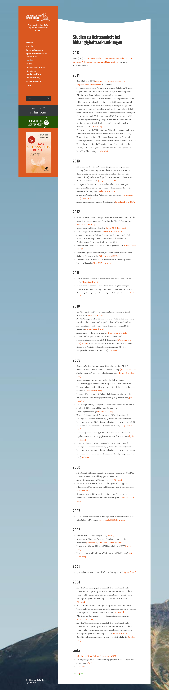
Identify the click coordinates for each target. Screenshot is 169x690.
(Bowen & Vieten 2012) (112, 231)
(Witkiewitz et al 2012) (108, 256)
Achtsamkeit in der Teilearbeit (36, 67)
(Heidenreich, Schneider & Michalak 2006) (104, 542)
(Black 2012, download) (102, 263)
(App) (89, 663)
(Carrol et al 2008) (127, 497)
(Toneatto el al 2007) (107, 520)
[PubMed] (85, 457)
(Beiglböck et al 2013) (107, 180)
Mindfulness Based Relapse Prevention (96, 656)
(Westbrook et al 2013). (125, 202)
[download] (86, 198)
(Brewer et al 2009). (94, 390)
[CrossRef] (118, 480)
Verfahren (29, 63)
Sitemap (28, 85)
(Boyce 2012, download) (115, 228)
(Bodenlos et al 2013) (106, 191)
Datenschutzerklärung (33, 77)
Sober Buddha (82, 666)
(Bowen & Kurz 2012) (85, 224)
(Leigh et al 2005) (128, 572)
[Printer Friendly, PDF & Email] (78, 674)
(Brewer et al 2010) (95, 315)
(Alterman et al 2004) (85, 619)
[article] (89, 490)
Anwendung (29, 60)
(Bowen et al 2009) (128, 369)
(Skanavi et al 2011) (90, 282)
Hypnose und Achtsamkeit (34, 50)
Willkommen (30, 42)
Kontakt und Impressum (33, 81)
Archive (84, 343)
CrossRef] (97, 126)
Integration (29, 46)
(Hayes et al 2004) (120, 633)
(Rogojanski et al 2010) (117, 333)
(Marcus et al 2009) (105, 411)
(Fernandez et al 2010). (94, 329)
